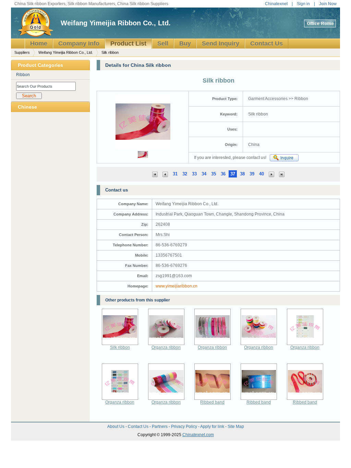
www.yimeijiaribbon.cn (176, 286)
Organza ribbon (166, 347)
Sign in (303, 3)
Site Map (236, 426)
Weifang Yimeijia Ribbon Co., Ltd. (116, 23)
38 (242, 173)
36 (223, 173)
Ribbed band (212, 402)
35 (213, 173)
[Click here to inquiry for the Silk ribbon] (284, 157)
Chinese (27, 107)
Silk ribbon (120, 347)
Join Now (328, 3)
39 (252, 173)
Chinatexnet (276, 3)
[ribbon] (154, 173)
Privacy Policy (184, 426)
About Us (116, 426)
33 (194, 173)
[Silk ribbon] (165, 173)
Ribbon (23, 74)
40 (261, 173)
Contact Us (138, 426)
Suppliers (22, 52)
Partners (160, 426)
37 (232, 173)
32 (184, 173)
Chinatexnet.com (198, 434)
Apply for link (212, 426)
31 (175, 173)
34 (204, 173)
